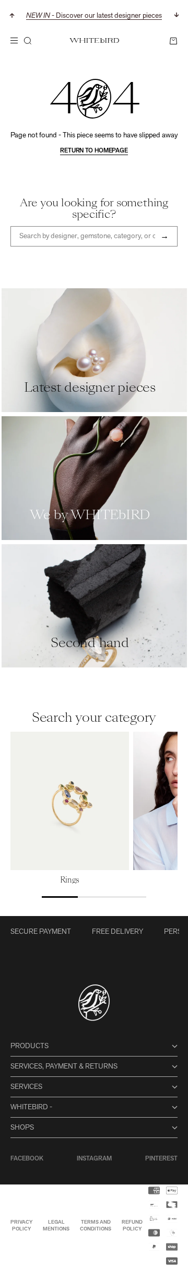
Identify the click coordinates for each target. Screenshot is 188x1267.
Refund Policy (132, 1225)
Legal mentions (56, 1225)
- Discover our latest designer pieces (94, 16)
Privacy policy (21, 1225)
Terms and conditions (95, 1225)
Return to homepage (94, 151)
